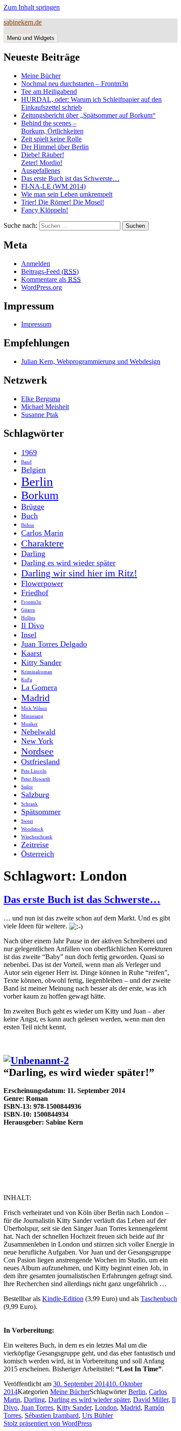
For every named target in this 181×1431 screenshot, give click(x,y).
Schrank (29, 804)
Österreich (37, 853)
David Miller (150, 1399)
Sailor (27, 786)
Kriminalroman (36, 671)
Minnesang (32, 716)
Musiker (29, 724)
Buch (29, 515)
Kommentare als (51, 279)
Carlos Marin (42, 533)
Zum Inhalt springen (32, 7)
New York (37, 741)
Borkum (39, 495)
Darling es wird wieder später (68, 562)
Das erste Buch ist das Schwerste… (70, 178)
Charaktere (42, 543)
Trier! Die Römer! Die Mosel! (62, 202)
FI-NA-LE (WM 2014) (53, 186)
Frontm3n (31, 602)
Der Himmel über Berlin (55, 147)
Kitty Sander (41, 662)
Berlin (37, 482)
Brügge (32, 506)
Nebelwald (38, 731)
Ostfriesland (40, 761)
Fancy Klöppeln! (44, 210)
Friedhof (34, 592)
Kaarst (31, 653)
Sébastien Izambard (52, 1415)
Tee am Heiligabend (49, 91)
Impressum (36, 324)
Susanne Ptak (39, 414)
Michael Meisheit (45, 406)
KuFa (26, 679)
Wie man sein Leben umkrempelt (66, 194)
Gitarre (28, 610)
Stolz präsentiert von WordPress (48, 1423)
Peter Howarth (35, 779)
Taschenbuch (159, 1298)
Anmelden (35, 263)
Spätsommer (41, 811)
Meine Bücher (41, 75)
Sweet (27, 821)
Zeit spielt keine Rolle (51, 139)
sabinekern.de (23, 22)
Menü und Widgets (30, 38)
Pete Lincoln (34, 771)
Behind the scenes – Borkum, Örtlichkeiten (52, 127)
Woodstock (32, 829)
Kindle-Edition (62, 1298)
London (106, 1407)
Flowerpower (42, 583)
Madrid (35, 697)
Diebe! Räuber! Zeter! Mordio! (42, 158)
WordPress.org (41, 287)
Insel (28, 634)
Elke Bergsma (40, 399)
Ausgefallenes (40, 170)
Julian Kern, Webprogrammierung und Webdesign (90, 361)
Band (26, 462)
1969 (29, 452)
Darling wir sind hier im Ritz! (79, 573)
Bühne (27, 525)
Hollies (28, 617)
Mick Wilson (34, 708)
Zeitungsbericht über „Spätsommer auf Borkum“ (88, 115)
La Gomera (39, 687)
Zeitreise (35, 844)
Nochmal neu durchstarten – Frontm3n (74, 83)
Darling (33, 553)
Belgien (33, 469)
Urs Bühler (97, 1415)
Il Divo (32, 625)
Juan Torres (37, 1407)
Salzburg (35, 794)
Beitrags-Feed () (50, 271)
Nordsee (37, 751)
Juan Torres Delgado (54, 644)
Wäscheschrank (36, 836)
